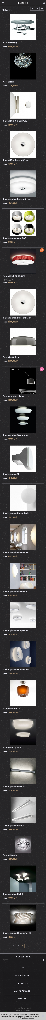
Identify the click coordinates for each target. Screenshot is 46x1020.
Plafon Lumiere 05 (11, 708)
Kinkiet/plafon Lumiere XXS (16, 630)
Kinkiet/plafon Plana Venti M (17, 933)
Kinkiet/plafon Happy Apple (16, 513)
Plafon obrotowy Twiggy (14, 396)
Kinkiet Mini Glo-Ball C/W (15, 121)
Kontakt (23, 999)
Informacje (22, 975)
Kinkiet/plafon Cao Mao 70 (15, 591)
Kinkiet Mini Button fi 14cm (16, 160)
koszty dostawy (26, 1008)
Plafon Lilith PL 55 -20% (14, 276)
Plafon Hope (8, 81)
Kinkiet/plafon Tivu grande (15, 435)
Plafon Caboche (10, 855)
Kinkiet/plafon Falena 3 (14, 786)
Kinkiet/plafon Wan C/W (14, 238)
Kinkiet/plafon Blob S (13, 894)
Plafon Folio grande (12, 747)
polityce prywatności (28, 1018)
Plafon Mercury (10, 42)
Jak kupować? (22, 991)
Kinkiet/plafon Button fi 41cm (17, 199)
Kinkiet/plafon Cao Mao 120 (16, 552)
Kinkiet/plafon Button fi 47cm (17, 317)
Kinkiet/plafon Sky (11, 474)
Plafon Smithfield (11, 357)
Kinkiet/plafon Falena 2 (14, 825)
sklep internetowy (21, 1010)
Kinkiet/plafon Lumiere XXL (16, 669)
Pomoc (22, 983)
